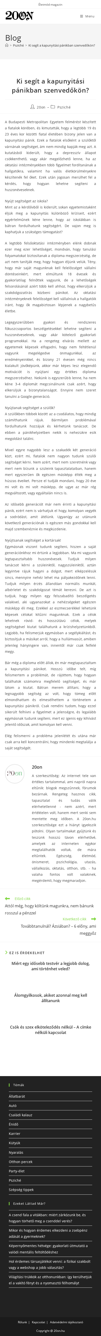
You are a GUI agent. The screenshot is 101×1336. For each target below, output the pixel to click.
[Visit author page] (15, 774)
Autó (12, 1105)
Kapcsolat (38, 1322)
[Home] (6, 45)
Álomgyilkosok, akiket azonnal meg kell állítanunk (50, 998)
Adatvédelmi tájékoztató (66, 1322)
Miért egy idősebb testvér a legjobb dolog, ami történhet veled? (51, 966)
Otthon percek (20, 1161)
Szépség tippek (21, 1189)
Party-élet (17, 1171)
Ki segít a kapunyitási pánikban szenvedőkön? (61, 45)
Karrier (14, 1133)
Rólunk (22, 1322)
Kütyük (14, 1143)
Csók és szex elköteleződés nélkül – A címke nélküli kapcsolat (50, 1029)
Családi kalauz (20, 1115)
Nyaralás (16, 1152)
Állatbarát (17, 1096)
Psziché (64, 107)
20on (41, 107)
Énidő (13, 1124)
